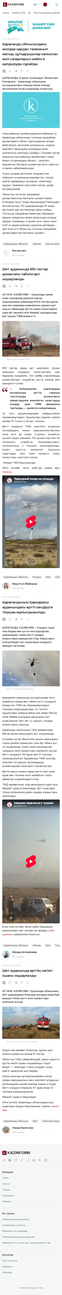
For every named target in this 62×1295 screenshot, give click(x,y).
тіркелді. (7, 471)
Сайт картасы (9, 1260)
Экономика (8, 1195)
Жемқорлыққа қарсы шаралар (18, 1236)
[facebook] (21, 1160)
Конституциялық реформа (47, 12)
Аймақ (37, 243)
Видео (37, 577)
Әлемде (6, 1201)
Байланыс (7, 1266)
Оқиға (5, 1177)
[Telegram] (16, 71)
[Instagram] (4, 71)
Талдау (6, 1189)
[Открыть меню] (56, 4)
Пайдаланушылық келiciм (15, 1219)
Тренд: (5, 13)
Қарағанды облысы (15, 243)
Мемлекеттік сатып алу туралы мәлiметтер (26, 1242)
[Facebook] (21, 71)
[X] (27, 71)
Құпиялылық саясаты (13, 1225)
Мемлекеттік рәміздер (15, 1231)
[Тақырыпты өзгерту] (47, 4)
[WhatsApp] (10, 71)
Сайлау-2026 (18, 12)
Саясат (6, 1183)
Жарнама (7, 1272)
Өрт (48, 577)
